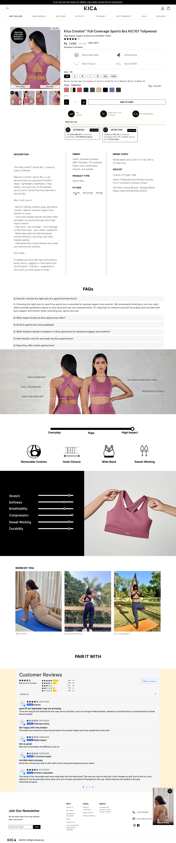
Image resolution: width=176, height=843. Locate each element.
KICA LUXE (60, 16)
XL (98, 76)
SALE (144, 16)
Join (37, 827)
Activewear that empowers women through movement (105, 810)
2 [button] (86, 787)
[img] (33, 701)
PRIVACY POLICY (88, 813)
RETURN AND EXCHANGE (70, 815)
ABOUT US (69, 807)
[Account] (163, 8)
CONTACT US (70, 822)
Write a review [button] (149, 681)
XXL (105, 76)
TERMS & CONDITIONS (87, 808)
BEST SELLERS (15, 16)
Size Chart (157, 86)
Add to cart (127, 102)
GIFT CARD (69, 810)
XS (67, 76)
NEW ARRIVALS (39, 16)
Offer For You (71, 122)
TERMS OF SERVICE (89, 816)
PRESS (68, 819)
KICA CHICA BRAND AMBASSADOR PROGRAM (72, 828)
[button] (168, 8)
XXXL (113, 76)
